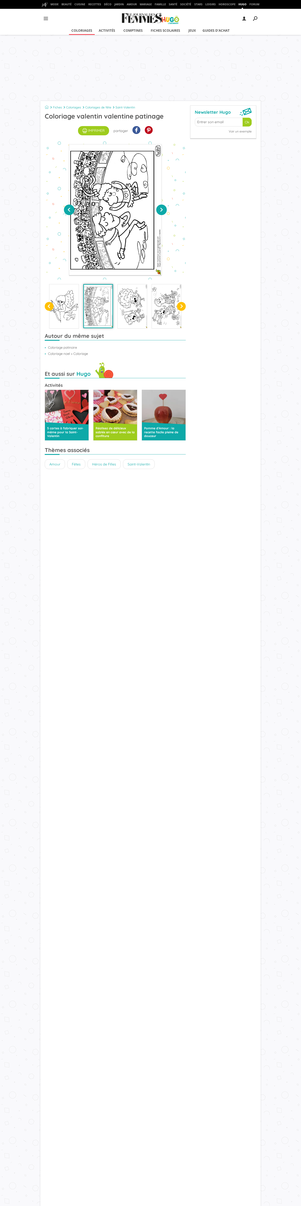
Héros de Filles (104, 464)
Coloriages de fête (98, 107)
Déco (107, 4)
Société (185, 4)
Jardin (119, 4)
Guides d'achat (216, 30)
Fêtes (76, 464)
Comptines (133, 30)
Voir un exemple (240, 131)
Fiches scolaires (165, 30)
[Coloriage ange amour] (64, 306)
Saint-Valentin (125, 107)
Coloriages (81, 30)
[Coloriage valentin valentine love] (132, 306)
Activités (107, 30)
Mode (54, 4)
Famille (160, 4)
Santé (173, 4)
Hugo (242, 4)
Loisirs (210, 4)
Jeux (192, 30)
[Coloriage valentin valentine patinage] (98, 306)
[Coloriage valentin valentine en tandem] (166, 306)
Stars (198, 4)
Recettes (94, 4)
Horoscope (227, 4)
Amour (132, 4)
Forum (254, 4)
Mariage (146, 4)
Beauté (66, 4)
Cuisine (79, 4)
